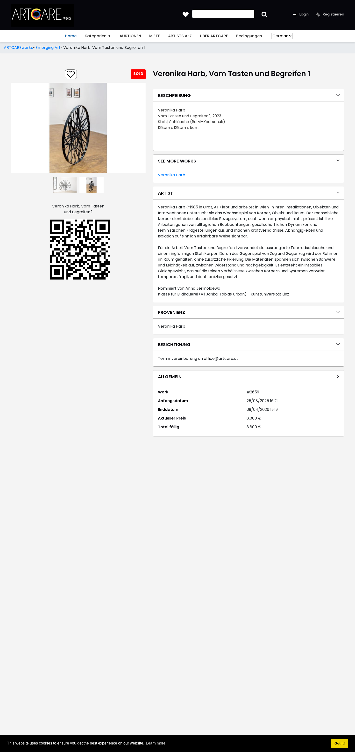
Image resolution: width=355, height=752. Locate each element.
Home (71, 36)
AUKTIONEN (130, 36)
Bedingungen (249, 36)
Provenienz (171, 312)
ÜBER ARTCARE (214, 36)
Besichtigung (174, 344)
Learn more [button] (155, 743)
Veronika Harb (171, 175)
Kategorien (96, 36)
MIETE (154, 36)
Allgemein (170, 377)
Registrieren (333, 14)
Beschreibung (174, 95)
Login (303, 14)
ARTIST (165, 193)
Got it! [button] (339, 743)
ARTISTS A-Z (180, 36)
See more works (177, 161)
